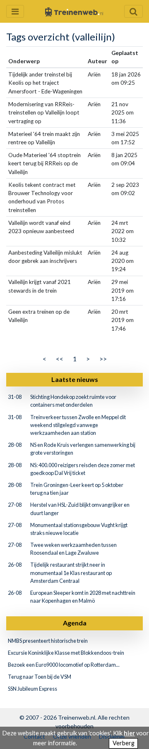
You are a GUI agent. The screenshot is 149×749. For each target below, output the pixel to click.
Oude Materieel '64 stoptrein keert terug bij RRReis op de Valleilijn (44, 163)
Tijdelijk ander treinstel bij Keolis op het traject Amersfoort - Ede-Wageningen (45, 83)
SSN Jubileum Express (32, 688)
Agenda (75, 623)
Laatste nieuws (74, 379)
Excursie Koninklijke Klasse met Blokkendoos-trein (66, 652)
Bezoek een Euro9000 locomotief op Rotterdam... (64, 664)
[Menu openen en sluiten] (15, 11)
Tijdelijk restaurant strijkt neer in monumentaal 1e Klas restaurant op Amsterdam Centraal (71, 572)
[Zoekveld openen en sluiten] (133, 11)
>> (103, 359)
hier (129, 733)
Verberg (124, 743)
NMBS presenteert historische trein (48, 640)
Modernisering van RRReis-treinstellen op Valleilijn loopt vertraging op (43, 112)
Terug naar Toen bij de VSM (39, 676)
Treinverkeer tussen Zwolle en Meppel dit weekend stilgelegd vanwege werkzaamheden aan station (78, 425)
